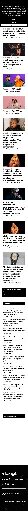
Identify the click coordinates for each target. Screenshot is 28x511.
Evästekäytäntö (9, 501)
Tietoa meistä (5, 479)
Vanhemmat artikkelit (14, 289)
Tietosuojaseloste (20, 501)
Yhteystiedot (19, 479)
